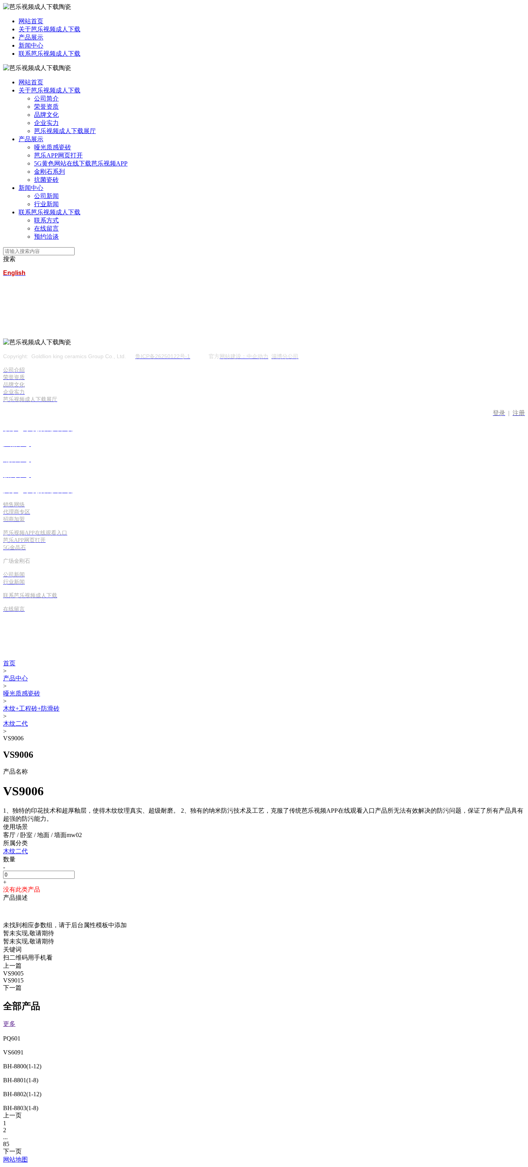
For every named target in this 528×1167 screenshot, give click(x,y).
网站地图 (15, 1159)
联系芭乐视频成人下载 (49, 53)
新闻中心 (31, 45)
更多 (9, 1023)
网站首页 (31, 21)
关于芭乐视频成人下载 (49, 29)
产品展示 (31, 37)
